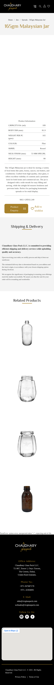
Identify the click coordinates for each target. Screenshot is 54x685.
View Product (13, 354)
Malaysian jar (20, 167)
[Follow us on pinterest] (27, 617)
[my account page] (44, 6)
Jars (17, 20)
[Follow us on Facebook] (32, 617)
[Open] (35, 6)
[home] (12, 6)
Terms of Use (34, 677)
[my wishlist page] (48, 6)
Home (10, 20)
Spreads (25, 20)
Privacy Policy (20, 677)
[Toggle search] (40, 6)
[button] (40, 209)
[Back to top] (47, 674)
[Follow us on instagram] (21, 617)
